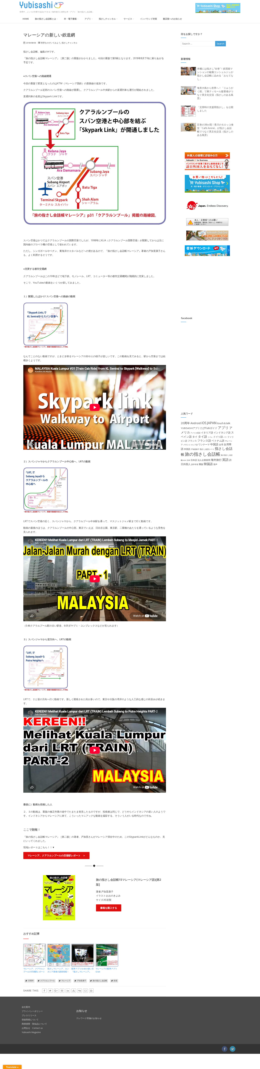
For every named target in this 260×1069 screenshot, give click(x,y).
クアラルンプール (47, 980)
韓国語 (208, 464)
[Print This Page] (91, 990)
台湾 (221, 444)
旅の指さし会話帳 (100, 980)
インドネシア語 (222, 432)
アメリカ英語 (195, 433)
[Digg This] (79, 990)
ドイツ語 (218, 436)
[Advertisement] (203, 286)
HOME (26, 18)
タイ (194, 436)
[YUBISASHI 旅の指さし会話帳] (41, 9)
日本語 (194, 460)
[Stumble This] (73, 990)
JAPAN (212, 423)
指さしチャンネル (107, 18)
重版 (201, 464)
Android (195, 423)
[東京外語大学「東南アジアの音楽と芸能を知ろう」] (58, 955)
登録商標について (30, 1019)
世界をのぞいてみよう (50, 42)
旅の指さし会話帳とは (45, 18)
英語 (225, 459)
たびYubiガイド (208, 428)
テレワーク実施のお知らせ (89, 1018)
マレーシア (65, 980)
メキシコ (186, 444)
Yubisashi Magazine (31, 1032)
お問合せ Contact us (32, 1028)
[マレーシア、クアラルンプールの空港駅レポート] (34, 955)
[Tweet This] (50, 990)
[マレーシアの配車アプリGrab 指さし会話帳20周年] (107, 955)
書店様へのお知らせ (172, 18)
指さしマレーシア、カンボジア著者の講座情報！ (58, 970)
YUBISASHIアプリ (190, 428)
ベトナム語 (218, 440)
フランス (192, 440)
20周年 (31, 980)
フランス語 (204, 440)
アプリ (88, 18)
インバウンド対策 (148, 18)
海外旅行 (216, 460)
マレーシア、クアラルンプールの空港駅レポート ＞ (56, 855)
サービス (128, 18)
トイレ (210, 437)
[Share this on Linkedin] (68, 990)
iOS (203, 423)
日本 (188, 460)
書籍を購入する (108, 907)
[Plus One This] (56, 990)
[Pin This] (62, 990)
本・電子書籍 (70, 18)
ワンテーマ (204, 444)
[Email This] (85, 990)
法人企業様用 (204, 460)
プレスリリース (29, 1015)
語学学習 (194, 464)
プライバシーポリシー (32, 1011)
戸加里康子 (81, 980)
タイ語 (202, 436)
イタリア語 (207, 432)
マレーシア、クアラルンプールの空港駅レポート (34, 970)
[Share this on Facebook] (44, 990)
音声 (215, 464)
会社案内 (26, 1006)
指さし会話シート (207, 449)
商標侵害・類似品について (34, 1023)
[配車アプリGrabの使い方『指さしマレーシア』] (82, 955)
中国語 (214, 444)
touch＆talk (223, 423)
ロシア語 (194, 445)
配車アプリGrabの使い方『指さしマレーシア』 (82, 970)
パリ (225, 437)
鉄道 (115, 980)
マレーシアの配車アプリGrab (106, 970)
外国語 (187, 449)
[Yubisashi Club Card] (207, 235)
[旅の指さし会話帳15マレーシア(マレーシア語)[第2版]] (59, 897)
